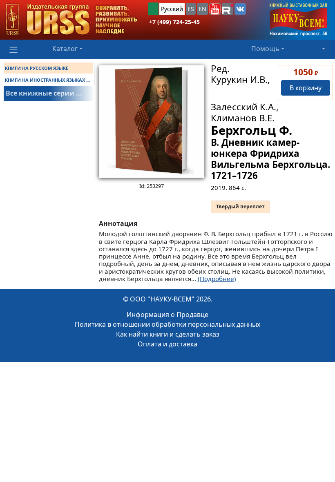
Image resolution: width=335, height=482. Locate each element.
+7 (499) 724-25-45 (174, 22)
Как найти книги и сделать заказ (167, 334)
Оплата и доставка (167, 343)
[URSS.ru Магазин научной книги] (71, 20)
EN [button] (202, 9)
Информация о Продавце (167, 314)
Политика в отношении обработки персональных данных (167, 324)
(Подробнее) (217, 278)
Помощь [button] (265, 48)
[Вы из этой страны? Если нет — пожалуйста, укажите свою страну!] (153, 8)
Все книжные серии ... (44, 93)
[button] (215, 9)
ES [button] (191, 9)
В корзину (306, 87)
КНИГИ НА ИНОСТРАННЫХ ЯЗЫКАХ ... (47, 80)
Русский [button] (172, 9)
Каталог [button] (65, 48)
